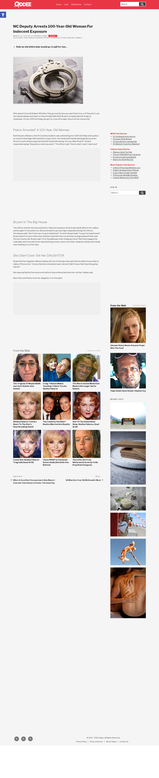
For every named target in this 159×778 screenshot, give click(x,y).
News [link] (58, 4)
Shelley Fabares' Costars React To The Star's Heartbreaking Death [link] (25, 424)
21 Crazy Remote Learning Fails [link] (125, 141)
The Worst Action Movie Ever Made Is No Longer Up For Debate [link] (86, 386)
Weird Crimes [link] (75, 38)
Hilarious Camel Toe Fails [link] (122, 152)
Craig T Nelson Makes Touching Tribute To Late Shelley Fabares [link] (55, 386)
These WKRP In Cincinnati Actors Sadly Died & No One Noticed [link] (56, 462)
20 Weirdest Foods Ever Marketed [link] (126, 144)
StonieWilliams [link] (39, 36)
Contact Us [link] (124, 742)
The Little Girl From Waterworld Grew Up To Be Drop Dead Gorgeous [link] (85, 462)
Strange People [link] (42, 38)
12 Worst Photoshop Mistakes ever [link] (126, 168)
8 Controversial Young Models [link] (124, 157)
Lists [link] (66, 4)
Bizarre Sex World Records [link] (123, 160)
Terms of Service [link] (96, 742)
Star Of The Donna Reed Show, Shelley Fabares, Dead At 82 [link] (86, 424)
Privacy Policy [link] (81, 742)
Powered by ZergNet (139, 305)
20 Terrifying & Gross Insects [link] (124, 136)
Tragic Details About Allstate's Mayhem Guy (128, 391)
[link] (3, 15)
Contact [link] (87, 4)
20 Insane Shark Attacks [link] (122, 139)
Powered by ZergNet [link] (93, 350)
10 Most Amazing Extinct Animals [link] (126, 170)
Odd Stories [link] (76, 4)
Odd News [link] (29, 38)
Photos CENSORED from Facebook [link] (126, 155)
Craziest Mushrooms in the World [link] (126, 178)
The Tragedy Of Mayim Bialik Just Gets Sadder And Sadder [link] (27, 386)
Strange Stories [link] (59, 38)
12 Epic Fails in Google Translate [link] (125, 173)
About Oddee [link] (111, 742)
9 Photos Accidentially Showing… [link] (125, 175)
